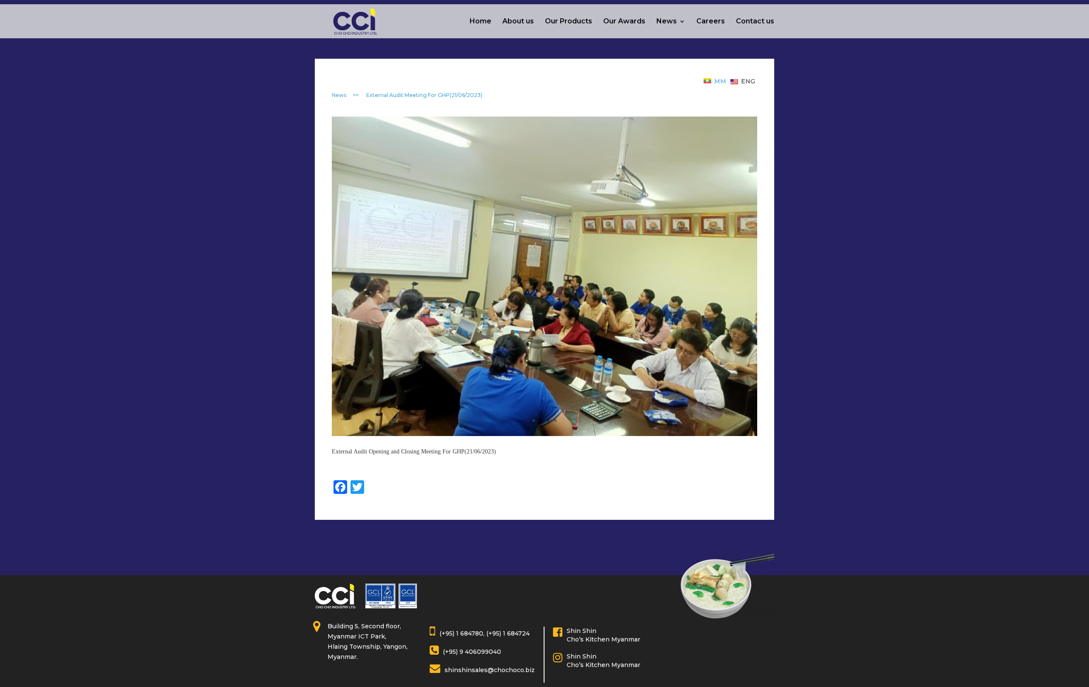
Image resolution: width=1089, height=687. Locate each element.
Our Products (568, 21)
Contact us (755, 21)
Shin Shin (581, 631)
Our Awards (624, 21)
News (666, 21)
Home (480, 21)
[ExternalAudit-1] (544, 276)
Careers (710, 21)
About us (518, 21)
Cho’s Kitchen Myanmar (603, 639)
